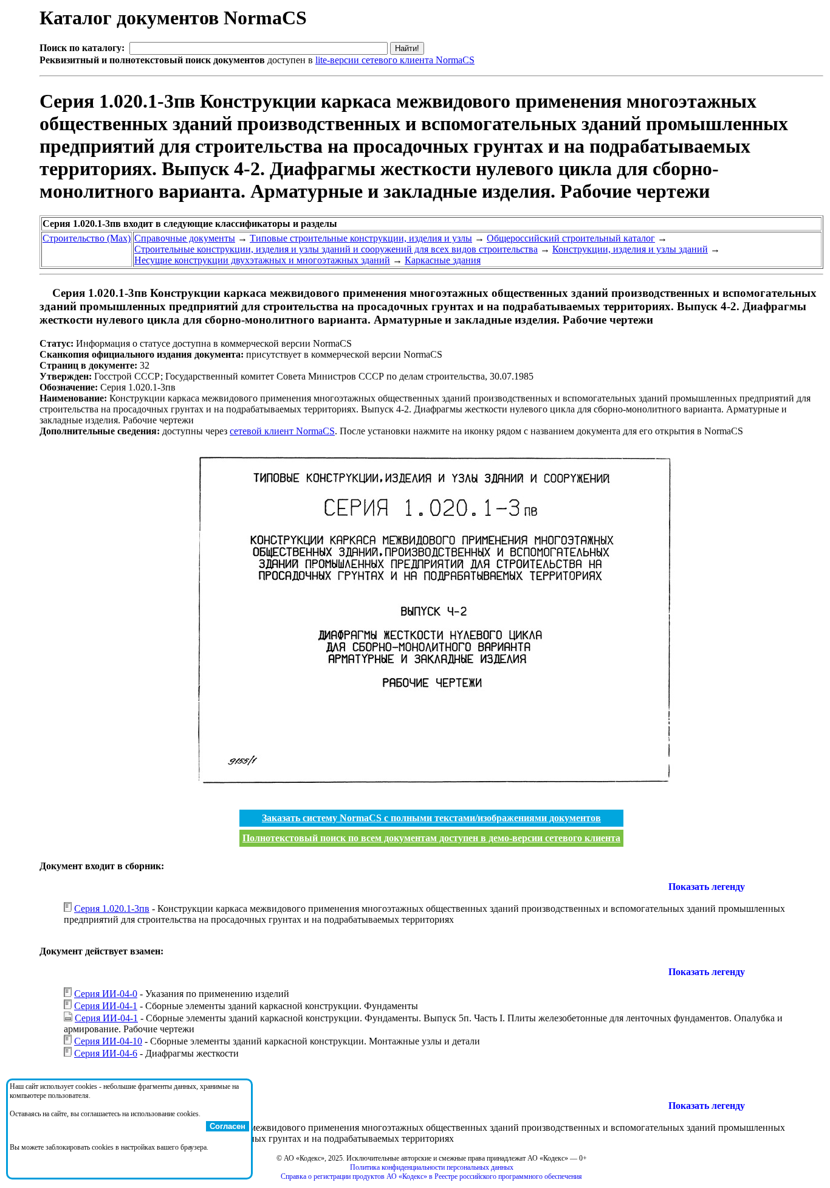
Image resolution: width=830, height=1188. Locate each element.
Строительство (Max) (87, 238)
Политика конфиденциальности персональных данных (431, 1167)
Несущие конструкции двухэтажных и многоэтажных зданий (262, 260)
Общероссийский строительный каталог (571, 238)
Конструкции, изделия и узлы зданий (630, 249)
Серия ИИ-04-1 (105, 1006)
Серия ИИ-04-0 (105, 993)
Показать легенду (706, 886)
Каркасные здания (443, 260)
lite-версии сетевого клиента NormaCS (395, 60)
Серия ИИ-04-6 (105, 1053)
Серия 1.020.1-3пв (111, 908)
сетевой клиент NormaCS (282, 431)
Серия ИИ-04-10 (108, 1041)
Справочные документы (184, 238)
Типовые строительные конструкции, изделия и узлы (361, 238)
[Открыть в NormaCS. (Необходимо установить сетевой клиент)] (44, 293)
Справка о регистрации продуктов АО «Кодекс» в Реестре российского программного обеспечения (431, 1176)
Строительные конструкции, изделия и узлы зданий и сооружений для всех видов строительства (336, 249)
